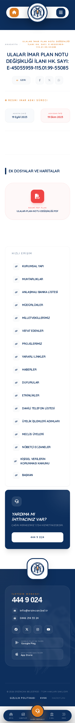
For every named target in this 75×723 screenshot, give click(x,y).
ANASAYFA (11, 44)
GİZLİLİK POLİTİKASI (22, 698)
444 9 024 (38, 537)
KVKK (43, 698)
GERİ (23, 80)
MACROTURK (58, 698)
